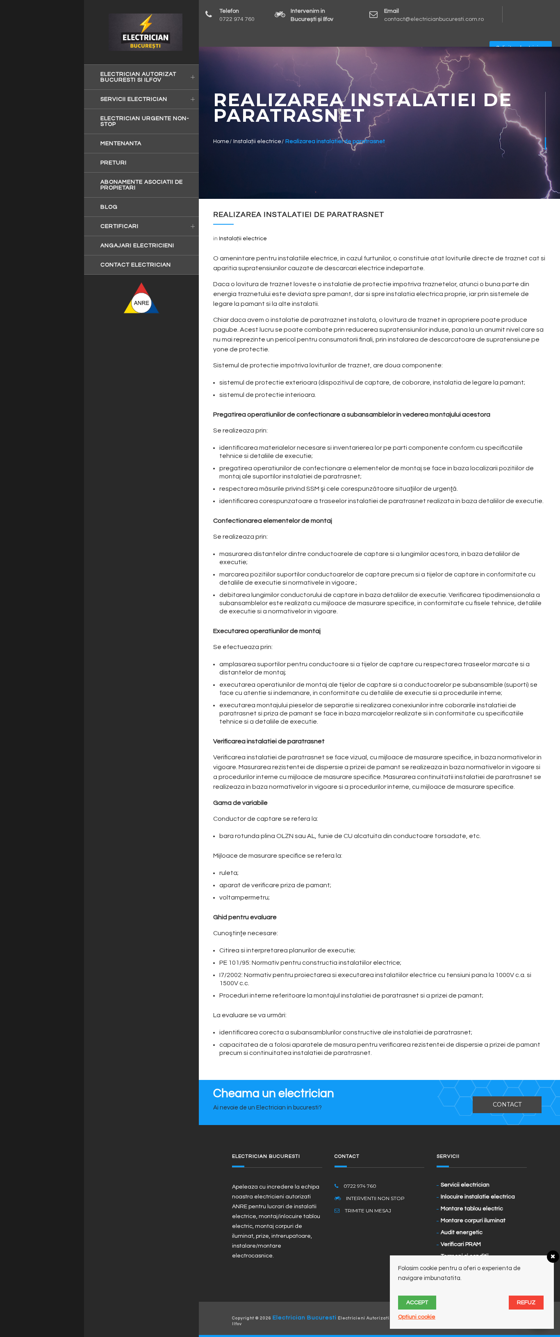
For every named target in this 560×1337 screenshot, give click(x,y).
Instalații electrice (257, 141)
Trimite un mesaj (367, 1210)
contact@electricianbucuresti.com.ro (434, 19)
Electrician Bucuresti (305, 1318)
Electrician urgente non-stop (144, 121)
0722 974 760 (237, 19)
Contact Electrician (135, 265)
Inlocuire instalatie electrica (478, 1197)
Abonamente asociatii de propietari (141, 185)
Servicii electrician (133, 99)
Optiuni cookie (416, 1317)
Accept (417, 1302)
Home (221, 141)
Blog (109, 207)
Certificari (119, 226)
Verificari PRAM (461, 1244)
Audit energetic (462, 1232)
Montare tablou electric (472, 1209)
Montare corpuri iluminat (473, 1220)
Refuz (526, 1302)
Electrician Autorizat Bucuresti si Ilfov (138, 77)
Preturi (113, 163)
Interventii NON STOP (375, 1198)
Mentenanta (120, 143)
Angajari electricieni (137, 245)
